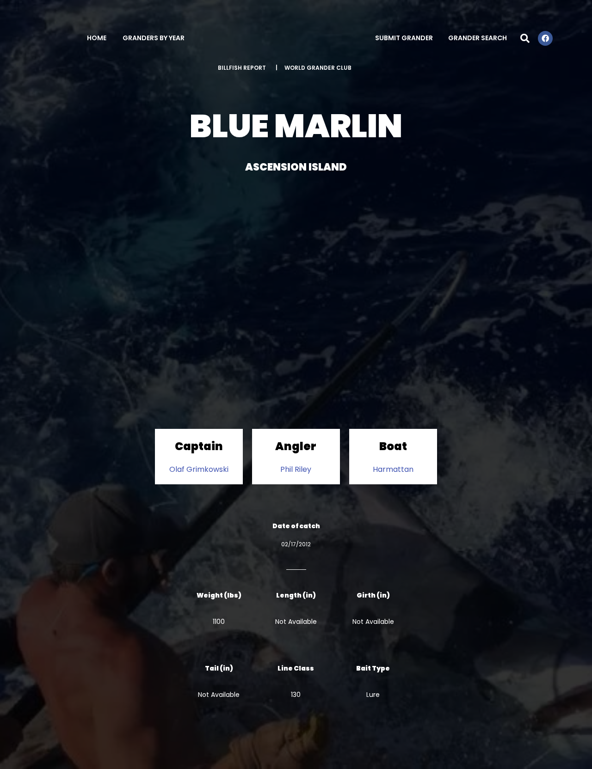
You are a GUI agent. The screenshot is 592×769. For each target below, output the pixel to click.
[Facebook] (545, 38)
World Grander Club (318, 68)
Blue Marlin (296, 126)
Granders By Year (154, 38)
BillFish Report (242, 68)
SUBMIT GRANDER (404, 38)
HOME (96, 38)
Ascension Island (296, 167)
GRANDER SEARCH (477, 38)
